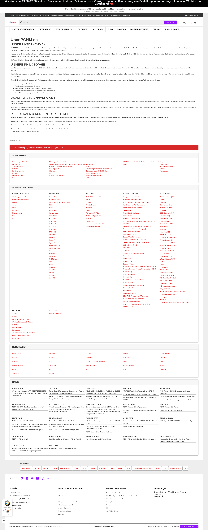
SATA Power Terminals (131, 307)
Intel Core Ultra (165, 221)
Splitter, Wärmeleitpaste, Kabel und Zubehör (175, 302)
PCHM (14, 202)
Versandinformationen (64, 511)
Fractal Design (17, 213)
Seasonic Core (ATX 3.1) (168, 243)
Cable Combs (127, 216)
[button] (196, 478)
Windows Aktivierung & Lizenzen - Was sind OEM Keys (103, 422)
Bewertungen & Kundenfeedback (31, 15)
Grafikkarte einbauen (57, 15)
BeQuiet (52, 353)
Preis (51, 264)
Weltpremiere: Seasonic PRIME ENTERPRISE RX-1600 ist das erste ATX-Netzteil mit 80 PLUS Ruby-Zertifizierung (29, 393)
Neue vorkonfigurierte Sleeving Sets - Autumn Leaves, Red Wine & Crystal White (175, 440)
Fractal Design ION (166, 240)
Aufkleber (15, 314)
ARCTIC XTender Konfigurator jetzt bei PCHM (138, 391)
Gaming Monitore (166, 205)
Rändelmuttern (17, 327)
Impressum (61, 493)
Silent (51, 207)
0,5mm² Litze (127, 256)
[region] (104, 29)
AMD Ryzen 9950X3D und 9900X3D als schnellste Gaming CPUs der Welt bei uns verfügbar (29, 425)
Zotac (162, 365)
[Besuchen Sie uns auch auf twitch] (48, 478)
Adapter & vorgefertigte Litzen (133, 253)
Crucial (125, 353)
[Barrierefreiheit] (4, 521)
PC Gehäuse (164, 253)
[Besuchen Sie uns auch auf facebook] (22, 478)
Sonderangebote (98, 15)
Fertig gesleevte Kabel (131, 197)
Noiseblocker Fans (166, 272)
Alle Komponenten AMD (20, 199)
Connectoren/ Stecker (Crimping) (134, 229)
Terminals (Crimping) (130, 293)
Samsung (52, 365)
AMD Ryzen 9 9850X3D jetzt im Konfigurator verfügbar (175, 392)
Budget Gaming (54, 199)
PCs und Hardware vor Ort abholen (116, 499)
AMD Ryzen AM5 (166, 218)
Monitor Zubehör (166, 207)
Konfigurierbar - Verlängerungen (134, 205)
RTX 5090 (52, 232)
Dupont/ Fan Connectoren (132, 237)
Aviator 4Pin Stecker (130, 234)
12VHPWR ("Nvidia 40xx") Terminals (135, 296)
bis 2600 (52, 278)
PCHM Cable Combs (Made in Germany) (137, 226)
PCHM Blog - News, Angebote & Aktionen (63, 448)
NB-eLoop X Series (166, 283)
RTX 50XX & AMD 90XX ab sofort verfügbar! (27, 430)
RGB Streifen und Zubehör (21, 319)
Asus (14, 207)
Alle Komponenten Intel (20, 197)
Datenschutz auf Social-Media (66, 505)
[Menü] (11, 500)
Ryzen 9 (52, 243)
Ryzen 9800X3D (54, 248)
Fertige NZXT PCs (92, 213)
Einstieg (52, 253)
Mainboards (164, 226)
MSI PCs (89, 207)
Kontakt (107, 15)
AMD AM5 (163, 229)
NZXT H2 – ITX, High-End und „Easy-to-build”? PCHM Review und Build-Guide (28, 408)
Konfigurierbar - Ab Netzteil (132, 207)
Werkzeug (15, 338)
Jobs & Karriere (69, 15)
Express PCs (53, 311)
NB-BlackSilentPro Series (168, 278)
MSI (13, 216)
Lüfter (162, 262)
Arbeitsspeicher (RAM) (168, 197)
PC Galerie (46, 15)
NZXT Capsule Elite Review (169, 407)
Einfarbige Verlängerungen (132, 199)
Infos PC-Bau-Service (112, 511)
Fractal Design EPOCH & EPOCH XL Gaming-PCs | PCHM (140, 399)
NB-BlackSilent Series (167, 275)
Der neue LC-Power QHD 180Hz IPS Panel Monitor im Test (140, 422)
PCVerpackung (86, 15)
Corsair (88, 353)
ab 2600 (52, 267)
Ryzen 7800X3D (54, 245)
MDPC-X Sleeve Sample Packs (133, 280)
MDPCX (15, 361)
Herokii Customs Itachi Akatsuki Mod (98, 439)
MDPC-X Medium (129, 274)
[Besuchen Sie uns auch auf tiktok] (42, 478)
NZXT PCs (89, 210)
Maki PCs (89, 218)
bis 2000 (52, 275)
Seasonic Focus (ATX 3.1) (169, 245)
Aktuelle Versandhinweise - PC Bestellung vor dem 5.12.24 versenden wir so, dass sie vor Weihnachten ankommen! (66, 409)
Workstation (53, 210)
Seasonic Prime (165, 248)
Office (51, 205)
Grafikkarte (53, 216)
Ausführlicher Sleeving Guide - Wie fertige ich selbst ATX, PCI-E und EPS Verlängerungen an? (30, 450)
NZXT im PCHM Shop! (20, 439)
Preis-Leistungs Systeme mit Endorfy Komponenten (177, 396)
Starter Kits (127, 290)
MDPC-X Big (127, 272)
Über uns (108, 505)
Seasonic (163, 369)
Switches (163, 299)
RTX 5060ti (53, 221)
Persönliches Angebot (93, 226)
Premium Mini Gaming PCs (95, 224)
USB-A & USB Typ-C (130, 245)
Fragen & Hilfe (125, 15)
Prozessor (52, 235)
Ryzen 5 (52, 237)
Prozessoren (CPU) (166, 216)
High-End (52, 256)
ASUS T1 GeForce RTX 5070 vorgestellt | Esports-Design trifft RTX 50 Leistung (66, 398)
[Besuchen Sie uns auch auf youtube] (32, 478)
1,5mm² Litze (127, 261)
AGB (59, 499)
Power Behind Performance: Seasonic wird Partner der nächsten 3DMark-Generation (66, 392)
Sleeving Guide (110, 502)
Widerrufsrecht (62, 514)
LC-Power (126, 357)
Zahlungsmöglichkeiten (64, 508)
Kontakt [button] (18, 508)
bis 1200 (52, 270)
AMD (14, 369)
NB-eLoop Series (166, 280)
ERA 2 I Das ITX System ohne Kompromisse (64, 430)
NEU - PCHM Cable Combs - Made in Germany (139, 439)
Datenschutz (61, 496)
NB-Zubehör (164, 270)
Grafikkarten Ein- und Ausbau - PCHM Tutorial (65, 439)
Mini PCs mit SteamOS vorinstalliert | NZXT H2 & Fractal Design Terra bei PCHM (102, 398)
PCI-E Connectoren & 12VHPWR (134, 240)
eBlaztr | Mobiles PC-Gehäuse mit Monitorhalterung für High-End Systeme (66, 425)
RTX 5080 (52, 229)
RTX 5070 (52, 224)
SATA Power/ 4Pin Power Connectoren (136, 242)
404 (19, 140)
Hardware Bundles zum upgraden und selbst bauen (177, 400)
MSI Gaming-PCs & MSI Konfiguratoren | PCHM (139, 394)
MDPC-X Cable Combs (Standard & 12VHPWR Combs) (139, 222)
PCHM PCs (90, 221)
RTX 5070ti (53, 226)
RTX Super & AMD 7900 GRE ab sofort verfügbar (177, 421)
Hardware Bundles (55, 313)
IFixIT (51, 357)
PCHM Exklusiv (17, 365)
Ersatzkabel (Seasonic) (168, 237)
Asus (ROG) (16, 353)
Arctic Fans (164, 267)
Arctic (14, 205)
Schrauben (16, 330)
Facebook (158, 496)
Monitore (163, 202)
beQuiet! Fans (165, 289)
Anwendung (53, 197)
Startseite (12, 140)
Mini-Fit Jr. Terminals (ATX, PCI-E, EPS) (136, 304)
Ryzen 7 (52, 240)
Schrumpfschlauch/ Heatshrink (133, 285)
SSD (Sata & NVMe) (167, 213)
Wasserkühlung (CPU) (167, 259)
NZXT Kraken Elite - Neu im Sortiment (99, 432)
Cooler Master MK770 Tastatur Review (62, 421)
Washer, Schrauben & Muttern (22, 322)
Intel (124, 369)
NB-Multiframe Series (167, 286)
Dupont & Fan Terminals (131, 301)
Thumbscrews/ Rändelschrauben (23, 333)
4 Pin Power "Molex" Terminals (133, 299)
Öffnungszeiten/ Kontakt (113, 493)
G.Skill (14, 357)
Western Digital (128, 365)
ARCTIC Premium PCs (94, 197)
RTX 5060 (52, 218)
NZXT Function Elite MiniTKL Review (24, 421)
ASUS (88, 199)
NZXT (14, 218)
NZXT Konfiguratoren (93, 216)
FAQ (107, 508)
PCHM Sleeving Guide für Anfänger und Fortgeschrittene (122, 496)
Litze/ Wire (126, 248)
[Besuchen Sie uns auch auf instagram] (37, 478)
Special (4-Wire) (128, 264)
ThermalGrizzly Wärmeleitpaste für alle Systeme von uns (139, 411)
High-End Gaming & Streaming (59, 202)
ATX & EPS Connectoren (131, 231)
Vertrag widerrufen (189, 527)
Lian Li (162, 357)
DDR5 (162, 199)
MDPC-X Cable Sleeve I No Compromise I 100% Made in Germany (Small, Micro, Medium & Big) (139, 268)
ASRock (89, 369)
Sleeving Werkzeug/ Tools (132, 288)
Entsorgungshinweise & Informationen (69, 502)
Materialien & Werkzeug (131, 213)
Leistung (52, 251)
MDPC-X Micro (128, 277)
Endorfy (15, 210)
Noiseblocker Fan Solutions (95, 361)
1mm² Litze (127, 258)
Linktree (78, 15)
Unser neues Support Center (133, 426)
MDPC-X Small (128, 282)
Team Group (90, 365)
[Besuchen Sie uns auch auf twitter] (27, 478)
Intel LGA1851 (165, 232)
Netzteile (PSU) (165, 235)
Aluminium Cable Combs (131, 218)
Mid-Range (53, 259)
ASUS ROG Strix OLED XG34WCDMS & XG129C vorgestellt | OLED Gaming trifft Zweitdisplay (103, 392)
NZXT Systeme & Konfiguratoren (134, 407)
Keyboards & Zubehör (167, 294)
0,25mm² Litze (128, 250)
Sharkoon (15, 373)
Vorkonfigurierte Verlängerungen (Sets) (136, 202)
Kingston (89, 357)
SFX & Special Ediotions (168, 251)
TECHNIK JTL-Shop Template (170, 527)
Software (163, 210)
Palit (161, 361)
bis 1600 (52, 272)
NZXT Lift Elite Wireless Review (171, 410)
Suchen (170, 22)
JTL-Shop (157, 527)
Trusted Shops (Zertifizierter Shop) (170, 492)
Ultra (50, 262)
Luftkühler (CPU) (166, 256)
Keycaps (163, 297)
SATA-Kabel (127, 210)
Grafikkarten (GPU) (166, 224)
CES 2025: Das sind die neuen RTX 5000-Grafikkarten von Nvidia (100, 428)
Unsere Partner (115, 15)
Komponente (53, 213)
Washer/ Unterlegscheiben (21, 335)
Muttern (15, 325)
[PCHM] (13, 22)
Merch (14, 316)
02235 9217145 (15, 492)
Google (157, 494)
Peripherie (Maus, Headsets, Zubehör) (173, 291)
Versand (58, 526)
